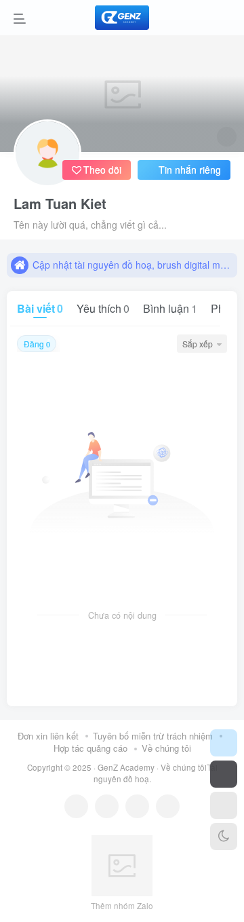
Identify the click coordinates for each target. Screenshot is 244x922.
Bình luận (170, 308)
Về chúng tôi (166, 748)
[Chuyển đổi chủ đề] (223, 836)
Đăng (37, 343)
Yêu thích (103, 308)
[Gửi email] (168, 806)
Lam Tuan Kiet (60, 203)
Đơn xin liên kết (48, 735)
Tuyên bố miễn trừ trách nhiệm (153, 735)
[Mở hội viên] (223, 774)
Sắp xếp (197, 343)
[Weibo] (137, 806)
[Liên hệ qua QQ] (107, 806)
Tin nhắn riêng (190, 169)
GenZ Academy (126, 767)
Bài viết (40, 308)
